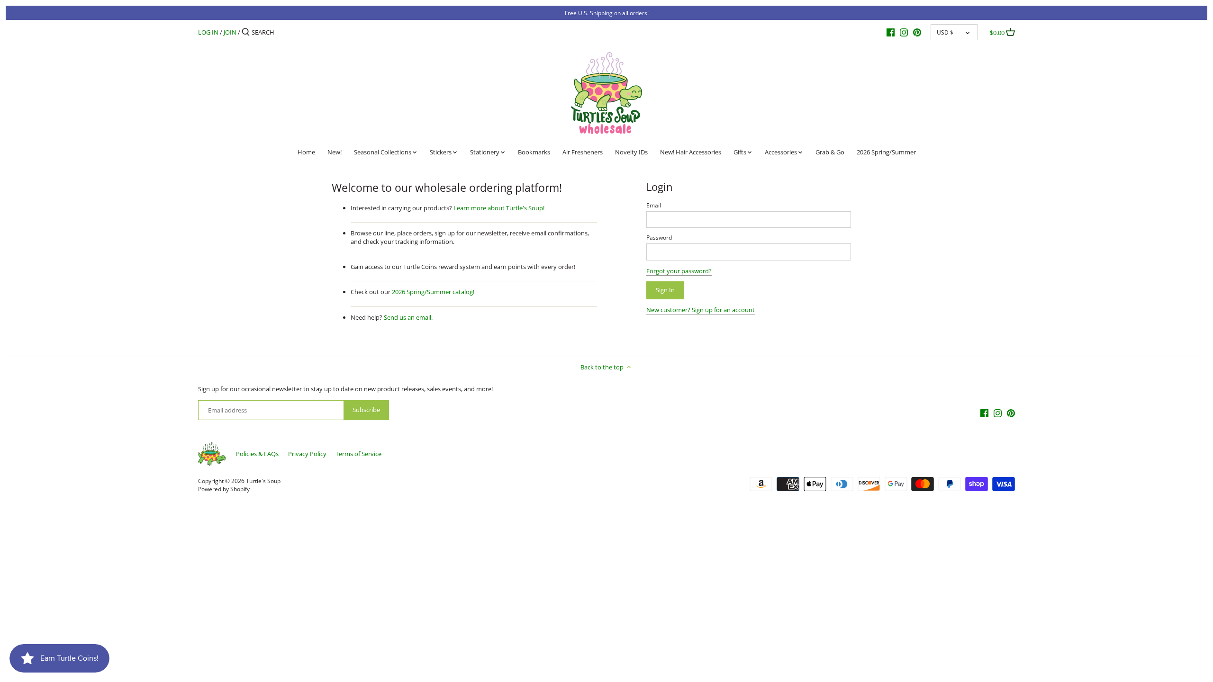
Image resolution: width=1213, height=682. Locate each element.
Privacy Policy (307, 453)
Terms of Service (358, 453)
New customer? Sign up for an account (700, 309)
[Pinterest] (917, 32)
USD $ (945, 32)
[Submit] (246, 32)
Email (653, 205)
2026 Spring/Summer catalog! (433, 291)
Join (230, 32)
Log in (208, 32)
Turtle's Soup (263, 481)
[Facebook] (891, 32)
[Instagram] (904, 32)
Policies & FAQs (257, 453)
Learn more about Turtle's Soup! (498, 208)
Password (659, 237)
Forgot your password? (679, 271)
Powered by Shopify (224, 489)
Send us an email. (408, 317)
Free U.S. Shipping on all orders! (607, 13)
